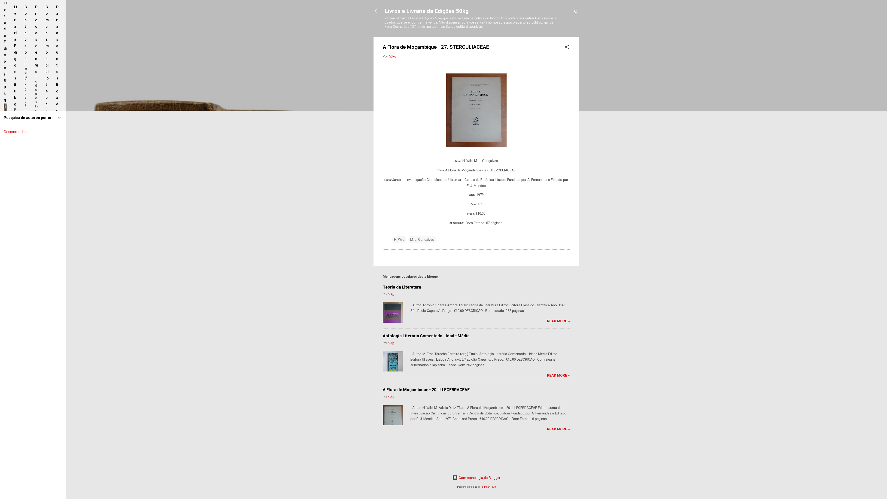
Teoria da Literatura (402, 287)
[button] (567, 47)
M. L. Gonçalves (422, 239)
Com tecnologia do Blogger (479, 478)
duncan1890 (489, 486)
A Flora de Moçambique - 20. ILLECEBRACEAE (426, 389)
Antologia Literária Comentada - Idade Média (426, 335)
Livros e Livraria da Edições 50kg (427, 11)
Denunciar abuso (17, 132)
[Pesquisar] (576, 13)
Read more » (558, 321)
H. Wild (399, 239)
